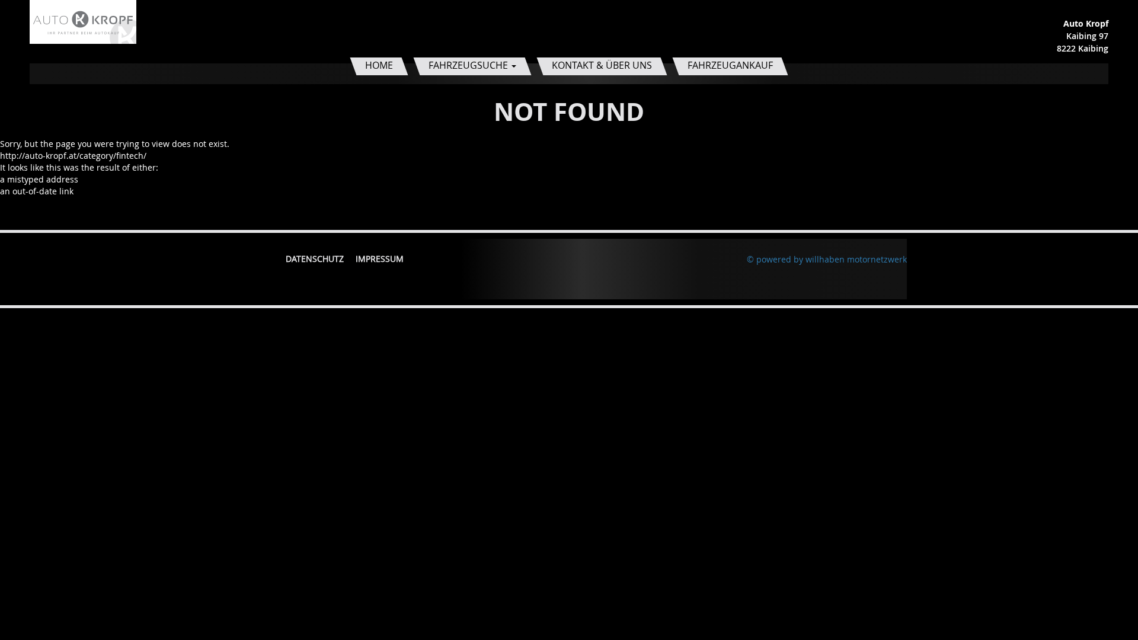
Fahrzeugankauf (730, 65)
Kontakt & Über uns (602, 65)
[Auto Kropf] (83, 21)
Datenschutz (315, 258)
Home (379, 65)
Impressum (380, 258)
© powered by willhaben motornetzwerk (827, 259)
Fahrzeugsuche (469, 65)
